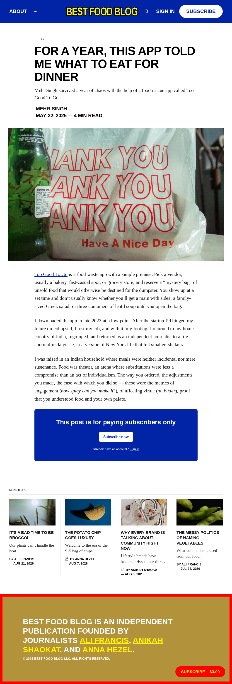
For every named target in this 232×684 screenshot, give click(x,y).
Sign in (165, 11)
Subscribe (201, 11)
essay (39, 39)
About (18, 11)
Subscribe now (115, 436)
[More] (35, 11)
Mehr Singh (51, 109)
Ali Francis (104, 640)
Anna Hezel (107, 649)
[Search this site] (146, 11)
